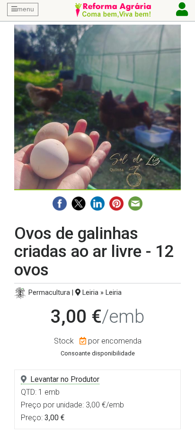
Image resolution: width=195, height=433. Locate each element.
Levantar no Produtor (64, 379)
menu (25, 9)
